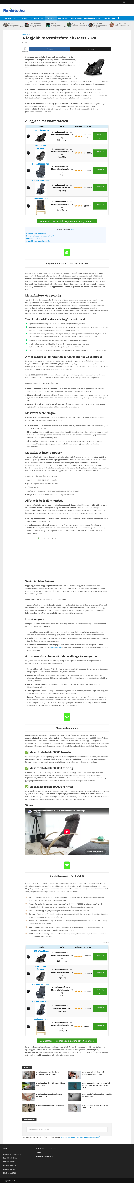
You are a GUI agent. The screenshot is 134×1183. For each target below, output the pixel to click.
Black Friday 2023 (9, 1173)
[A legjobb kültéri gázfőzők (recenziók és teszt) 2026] (90, 25)
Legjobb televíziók (10, 1158)
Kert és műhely (110, 18)
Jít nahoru (106, 942)
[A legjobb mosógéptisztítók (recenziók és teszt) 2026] (5, 25)
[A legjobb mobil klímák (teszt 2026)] (28, 1108)
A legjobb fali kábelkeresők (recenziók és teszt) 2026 (93, 1073)
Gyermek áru (39, 18)
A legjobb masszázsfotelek (36, 233)
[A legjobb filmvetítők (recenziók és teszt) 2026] (74, 1108)
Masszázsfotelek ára (33, 238)
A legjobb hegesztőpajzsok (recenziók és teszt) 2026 (58, 25)
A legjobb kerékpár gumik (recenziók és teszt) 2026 (35, 25)
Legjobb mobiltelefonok (12, 1154)
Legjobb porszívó (9, 1169)
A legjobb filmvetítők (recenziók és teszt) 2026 (96, 1106)
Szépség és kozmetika (92, 18)
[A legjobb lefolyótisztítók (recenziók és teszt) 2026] (74, 1097)
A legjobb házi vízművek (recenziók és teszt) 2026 (50, 1095)
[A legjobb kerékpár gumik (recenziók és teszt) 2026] (27, 25)
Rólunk (38, 1153)
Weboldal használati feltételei (47, 1149)
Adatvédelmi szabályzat (44, 1156)
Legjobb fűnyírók (9, 1165)
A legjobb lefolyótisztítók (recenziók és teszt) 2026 (97, 1095)
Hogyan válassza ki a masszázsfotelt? (40, 236)
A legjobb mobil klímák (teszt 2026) (50, 1105)
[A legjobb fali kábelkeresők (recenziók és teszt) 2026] (74, 1075)
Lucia (25, 42)
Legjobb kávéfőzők (10, 1162)
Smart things (76, 18)
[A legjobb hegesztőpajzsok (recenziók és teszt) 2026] (48, 25)
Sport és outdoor (11, 18)
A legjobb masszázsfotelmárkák (38, 241)
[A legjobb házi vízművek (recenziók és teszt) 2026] (28, 1097)
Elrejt (72, 229)
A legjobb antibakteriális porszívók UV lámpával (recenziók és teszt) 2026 (96, 1085)
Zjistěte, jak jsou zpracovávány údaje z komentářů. (80, 1137)
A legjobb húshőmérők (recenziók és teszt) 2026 (50, 1084)
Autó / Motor (26, 18)
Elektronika (62, 18)
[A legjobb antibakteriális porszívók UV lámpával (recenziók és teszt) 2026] (74, 1086)
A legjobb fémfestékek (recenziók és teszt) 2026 (79, 24)
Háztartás (50, 18)
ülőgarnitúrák (55, 647)
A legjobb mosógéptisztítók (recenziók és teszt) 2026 (15, 25)
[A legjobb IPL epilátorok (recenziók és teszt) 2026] (111, 24)
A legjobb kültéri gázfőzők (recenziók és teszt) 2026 (100, 25)
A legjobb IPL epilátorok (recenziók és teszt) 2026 (122, 24)
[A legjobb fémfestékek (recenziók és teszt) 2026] (69, 24)
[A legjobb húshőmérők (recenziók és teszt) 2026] (28, 1086)
